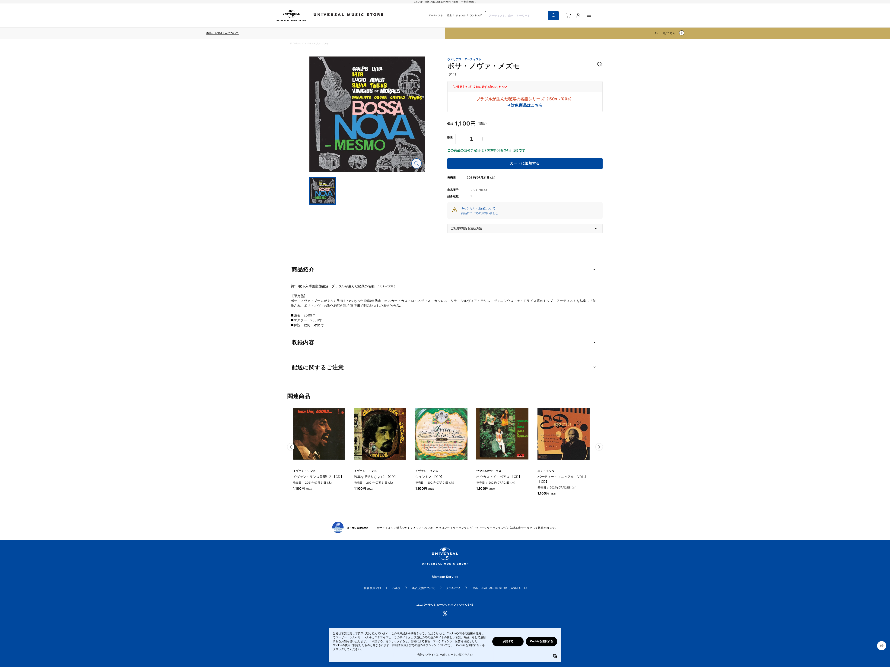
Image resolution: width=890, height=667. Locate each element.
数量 (450, 137)
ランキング (476, 15)
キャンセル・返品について (478, 208)
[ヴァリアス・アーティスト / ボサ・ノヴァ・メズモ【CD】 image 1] (367, 114)
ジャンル (460, 15)
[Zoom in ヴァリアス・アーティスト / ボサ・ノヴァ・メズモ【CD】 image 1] (416, 163)
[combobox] (522, 15)
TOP (882, 646)
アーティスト (436, 15)
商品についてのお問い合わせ (479, 213)
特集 (449, 15)
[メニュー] (589, 15)
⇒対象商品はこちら (525, 105)
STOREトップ (296, 43)
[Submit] (553, 16)
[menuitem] (367, 209)
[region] (222, 33)
